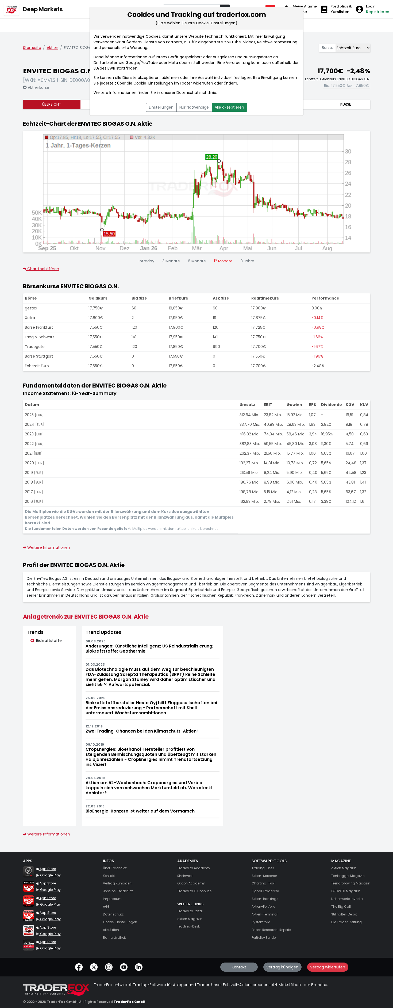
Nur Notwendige (194, 107)
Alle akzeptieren (229, 107)
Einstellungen (161, 107)
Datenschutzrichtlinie (196, 92)
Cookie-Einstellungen (153, 83)
